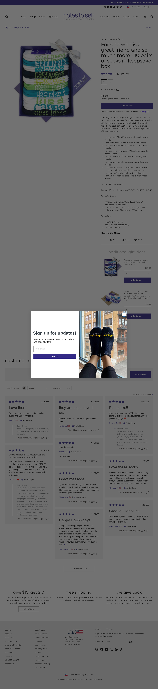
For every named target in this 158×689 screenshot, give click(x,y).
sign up (55, 356)
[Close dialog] (124, 314)
